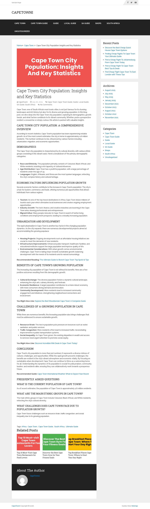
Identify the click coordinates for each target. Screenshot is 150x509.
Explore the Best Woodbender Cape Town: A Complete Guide (60, 301)
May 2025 (109, 97)
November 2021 (111, 117)
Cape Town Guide (39, 23)
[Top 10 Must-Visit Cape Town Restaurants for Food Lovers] (28, 442)
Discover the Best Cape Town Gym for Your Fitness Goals (53, 455)
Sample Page (16, 2)
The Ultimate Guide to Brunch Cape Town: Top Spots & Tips (64, 260)
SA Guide (86, 23)
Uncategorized (22, 31)
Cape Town (19, 23)
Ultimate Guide (72, 427)
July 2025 (109, 94)
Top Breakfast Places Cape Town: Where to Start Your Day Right (79, 455)
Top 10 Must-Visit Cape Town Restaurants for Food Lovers (27, 455)
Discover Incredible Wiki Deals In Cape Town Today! (56, 343)
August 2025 (110, 90)
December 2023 (111, 104)
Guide (56, 23)
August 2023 (110, 111)
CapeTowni (22, 12)
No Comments (46, 105)
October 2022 (110, 114)
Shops (98, 23)
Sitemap (135, 506)
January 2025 (110, 100)
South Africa (113, 23)
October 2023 (110, 107)
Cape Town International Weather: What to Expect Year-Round (63, 374)
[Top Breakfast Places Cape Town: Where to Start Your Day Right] (79, 442)
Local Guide (70, 23)
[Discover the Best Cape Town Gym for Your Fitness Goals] (54, 442)
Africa (24, 427)
